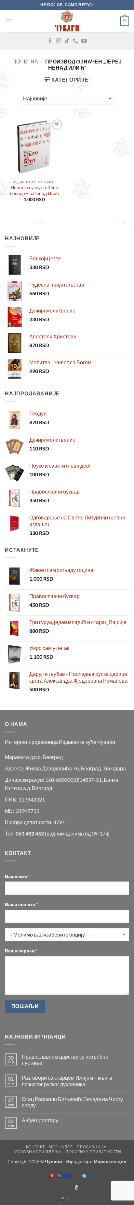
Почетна (25, 61)
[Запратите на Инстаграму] (58, 41)
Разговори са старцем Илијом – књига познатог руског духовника (67, 1080)
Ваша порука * (21, 950)
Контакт (35, 1146)
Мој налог (61, 1146)
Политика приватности (93, 1151)
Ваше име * (17, 876)
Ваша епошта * (21, 904)
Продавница (91, 1146)
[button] (9, 21)
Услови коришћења (37, 1151)
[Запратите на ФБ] (50, 41)
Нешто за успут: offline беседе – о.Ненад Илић (34, 190)
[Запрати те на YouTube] (84, 41)
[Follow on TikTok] (67, 41)
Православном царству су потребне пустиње (65, 1059)
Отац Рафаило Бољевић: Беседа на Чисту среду (72, 1102)
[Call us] (75, 41)
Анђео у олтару (40, 1120)
